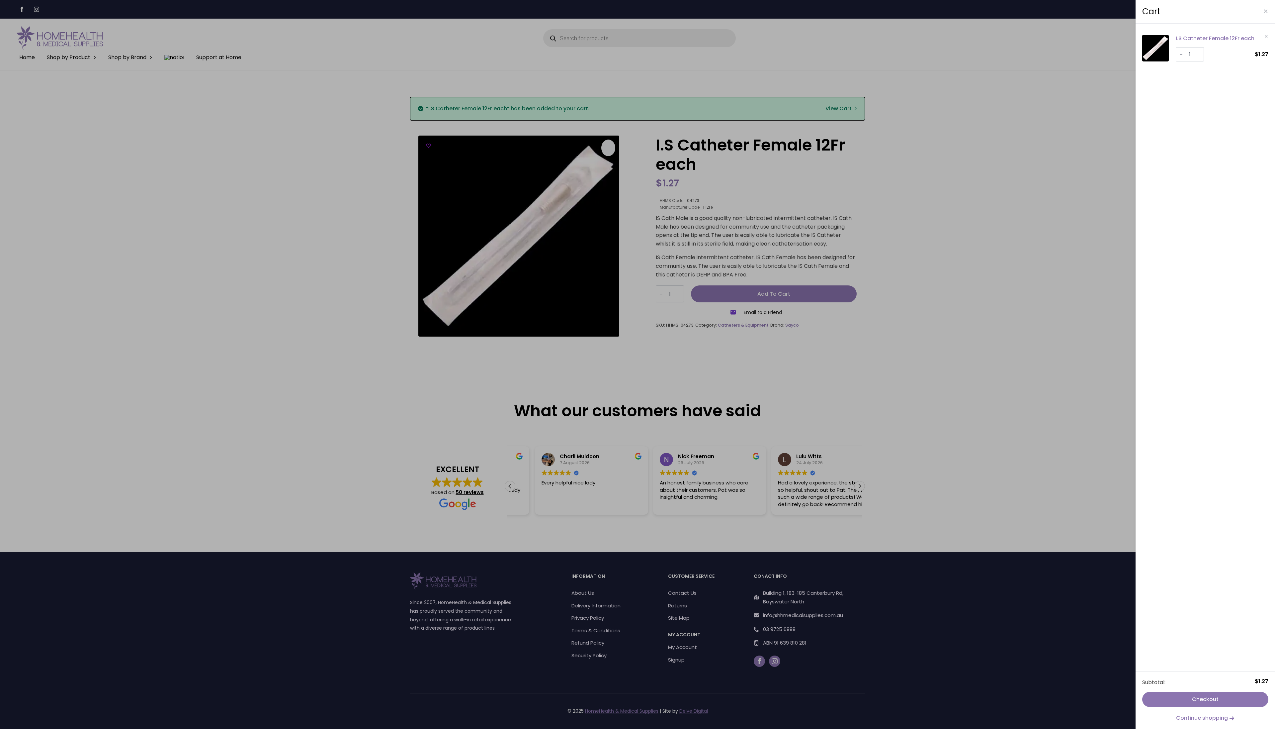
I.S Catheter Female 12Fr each (1215, 38)
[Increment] (1198, 54)
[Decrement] (1181, 54)
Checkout (1205, 699)
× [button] (1266, 36)
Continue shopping (1202, 718)
